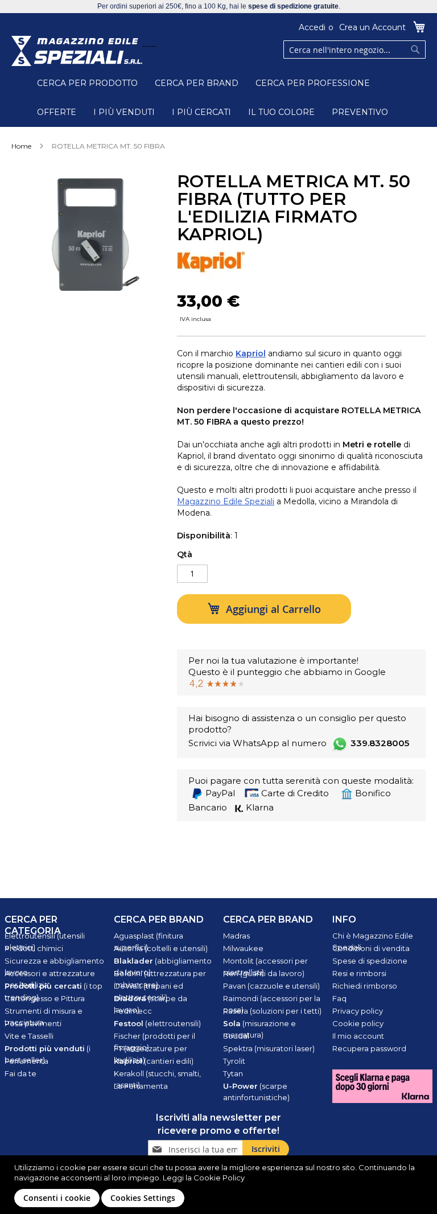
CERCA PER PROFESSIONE (312, 83)
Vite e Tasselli (29, 1035)
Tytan (233, 1073)
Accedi (312, 27)
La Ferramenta (141, 1085)
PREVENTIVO (360, 112)
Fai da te (20, 1073)
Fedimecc (133, 1010)
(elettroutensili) (157, 1023)
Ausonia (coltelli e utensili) (161, 948)
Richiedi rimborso (364, 985)
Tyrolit (234, 1060)
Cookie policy (358, 1023)
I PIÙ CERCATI (201, 112)
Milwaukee (243, 948)
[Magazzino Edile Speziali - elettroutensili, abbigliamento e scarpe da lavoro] (76, 51)
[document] (220, 1184)
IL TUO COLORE (281, 112)
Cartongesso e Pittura (45, 998)
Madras (236, 935)
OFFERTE (56, 112)
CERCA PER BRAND (196, 83)
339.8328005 (380, 743)
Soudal (236, 1035)
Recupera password (369, 1048)
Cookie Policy (219, 1177)
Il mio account (358, 1035)
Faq (339, 998)
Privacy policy (357, 1010)
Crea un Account (372, 27)
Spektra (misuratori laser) (269, 1048)
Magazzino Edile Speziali (225, 501)
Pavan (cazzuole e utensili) (271, 985)
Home (21, 146)
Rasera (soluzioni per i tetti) (272, 1010)
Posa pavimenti (33, 1023)
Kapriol (251, 353)
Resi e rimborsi (359, 973)
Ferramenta (26, 1060)
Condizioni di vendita (371, 948)
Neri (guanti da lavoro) (263, 973)
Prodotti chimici (34, 948)
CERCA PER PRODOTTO (87, 83)
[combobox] (354, 49)
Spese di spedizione (369, 960)
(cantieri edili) (153, 1060)
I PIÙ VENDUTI (124, 112)
